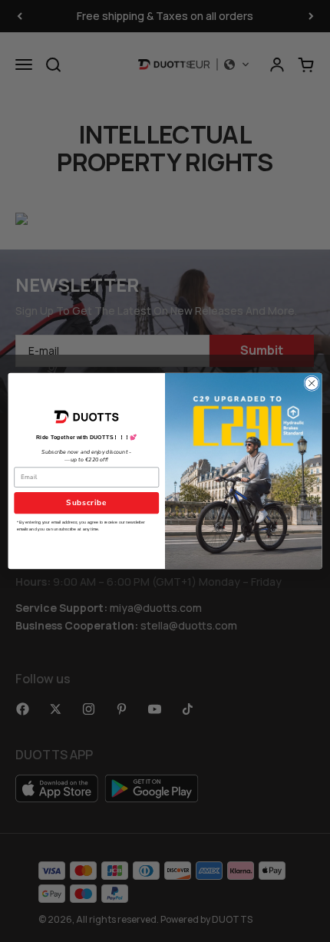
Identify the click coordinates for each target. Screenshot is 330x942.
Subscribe (86, 502)
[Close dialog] (311, 383)
